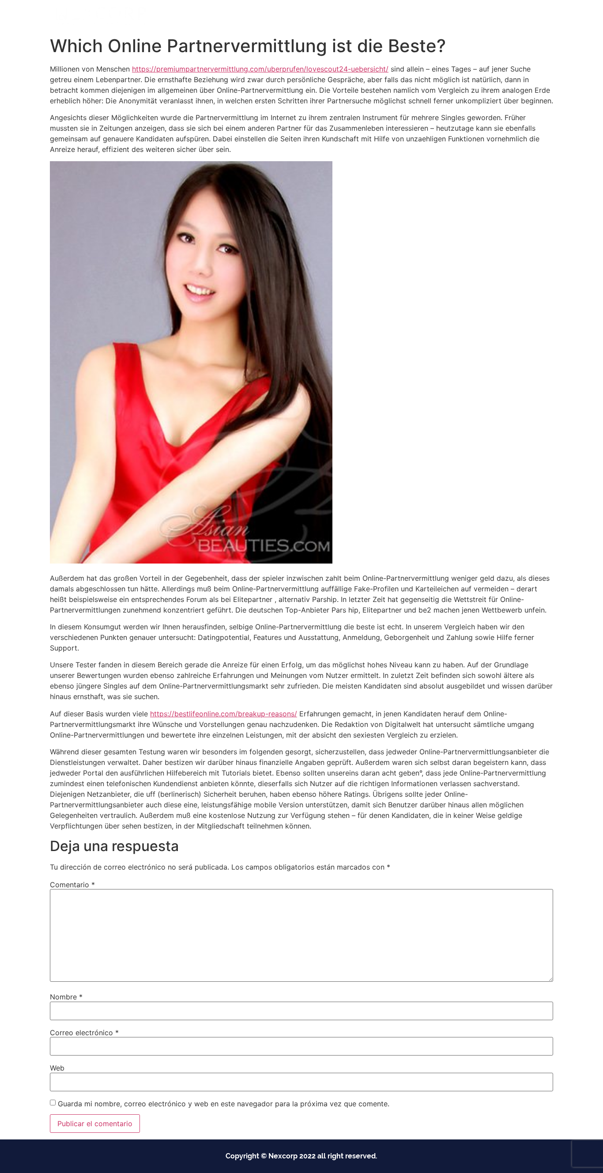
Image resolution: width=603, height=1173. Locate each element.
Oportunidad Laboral (509, 15)
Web (57, 1067)
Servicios (351, 15)
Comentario (72, 884)
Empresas (297, 15)
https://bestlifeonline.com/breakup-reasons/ (223, 713)
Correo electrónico (84, 1032)
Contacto (448, 15)
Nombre (66, 996)
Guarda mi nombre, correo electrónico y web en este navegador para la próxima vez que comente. (223, 1103)
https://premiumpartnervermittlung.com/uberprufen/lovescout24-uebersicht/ (260, 68)
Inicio (258, 15)
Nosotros (404, 15)
